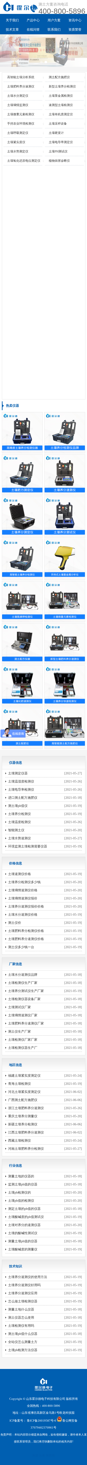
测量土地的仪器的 (21, 1176)
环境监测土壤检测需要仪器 (27, 846)
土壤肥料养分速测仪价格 (26, 939)
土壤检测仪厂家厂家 (22, 1039)
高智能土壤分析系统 (20, 77)
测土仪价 (14, 922)
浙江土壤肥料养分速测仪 (26, 1108)
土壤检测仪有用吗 (21, 1325)
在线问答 (33, 29)
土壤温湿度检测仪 (21, 781)
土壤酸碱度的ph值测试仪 (26, 1217)
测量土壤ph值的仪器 (22, 1241)
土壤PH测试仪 (58, 151)
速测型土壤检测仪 (61, 105)
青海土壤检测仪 (19, 1083)
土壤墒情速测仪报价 (22, 898)
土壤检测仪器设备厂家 (24, 999)
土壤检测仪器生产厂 (22, 1048)
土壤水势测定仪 (17, 151)
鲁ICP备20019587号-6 (41, 1420)
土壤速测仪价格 (19, 874)
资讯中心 (74, 20)
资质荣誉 (74, 29)
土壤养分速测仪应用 (22, 1293)
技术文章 (12, 29)
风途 (35, 1455)
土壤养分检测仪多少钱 (24, 882)
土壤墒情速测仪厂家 (22, 1015)
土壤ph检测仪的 (19, 1192)
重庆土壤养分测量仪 (22, 1116)
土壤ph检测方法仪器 (22, 1350)
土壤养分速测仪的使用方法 (27, 1277)
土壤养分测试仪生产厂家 (26, 991)
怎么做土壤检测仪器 (22, 1301)
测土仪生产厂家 (19, 1031)
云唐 (42, 1455)
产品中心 (33, 20)
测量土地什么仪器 (21, 1309)
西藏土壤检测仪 (19, 1140)
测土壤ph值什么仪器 (22, 1334)
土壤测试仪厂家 (19, 1007)
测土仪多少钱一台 (21, 947)
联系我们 (54, 29)
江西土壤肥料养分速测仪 (26, 1132)
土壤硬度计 (56, 133)
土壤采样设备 (58, 123)
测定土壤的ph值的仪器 (24, 1209)
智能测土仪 (16, 830)
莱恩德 (50, 1455)
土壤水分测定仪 (17, 95)
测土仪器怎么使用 (21, 1317)
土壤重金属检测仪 (61, 95)
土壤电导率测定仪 (61, 142)
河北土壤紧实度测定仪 (24, 1092)
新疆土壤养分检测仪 (22, 1124)
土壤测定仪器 (18, 773)
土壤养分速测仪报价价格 (26, 906)
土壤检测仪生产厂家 (22, 983)
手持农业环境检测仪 (20, 123)
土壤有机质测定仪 (61, 114)
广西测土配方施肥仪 (22, 1100)
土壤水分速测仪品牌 (22, 974)
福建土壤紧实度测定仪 (24, 1075)
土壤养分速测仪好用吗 (24, 1285)
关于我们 (12, 20)
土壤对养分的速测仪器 (24, 1225)
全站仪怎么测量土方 (22, 1342)
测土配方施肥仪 (59, 77)
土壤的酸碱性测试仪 (22, 1233)
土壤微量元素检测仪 (20, 114)
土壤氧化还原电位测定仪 (23, 160)
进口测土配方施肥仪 (22, 797)
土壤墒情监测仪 (17, 105)
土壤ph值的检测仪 (21, 1200)
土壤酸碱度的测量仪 (22, 1249)
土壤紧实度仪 (16, 142)
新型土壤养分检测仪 (62, 86)
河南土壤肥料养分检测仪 (26, 1148)
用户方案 (54, 20)
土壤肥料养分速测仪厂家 (26, 1023)
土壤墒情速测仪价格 (22, 890)
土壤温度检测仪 (19, 822)
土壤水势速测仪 (19, 838)
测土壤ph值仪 (18, 806)
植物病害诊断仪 (59, 160)
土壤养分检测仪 (19, 814)
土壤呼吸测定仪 (17, 133)
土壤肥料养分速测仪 (20, 86)
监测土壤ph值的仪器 (22, 1184)
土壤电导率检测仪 (21, 789)
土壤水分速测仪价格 (22, 914)
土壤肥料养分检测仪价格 (26, 931)
